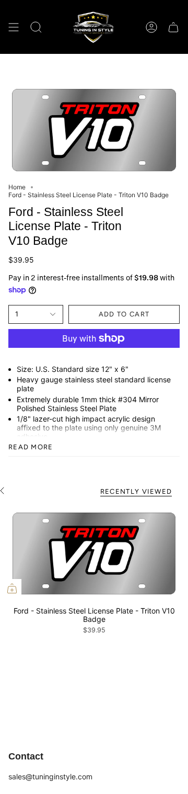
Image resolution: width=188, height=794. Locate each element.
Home (17, 187)
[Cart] (173, 27)
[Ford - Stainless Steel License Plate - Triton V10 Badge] (94, 553)
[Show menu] (13, 27)
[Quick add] (12, 588)
